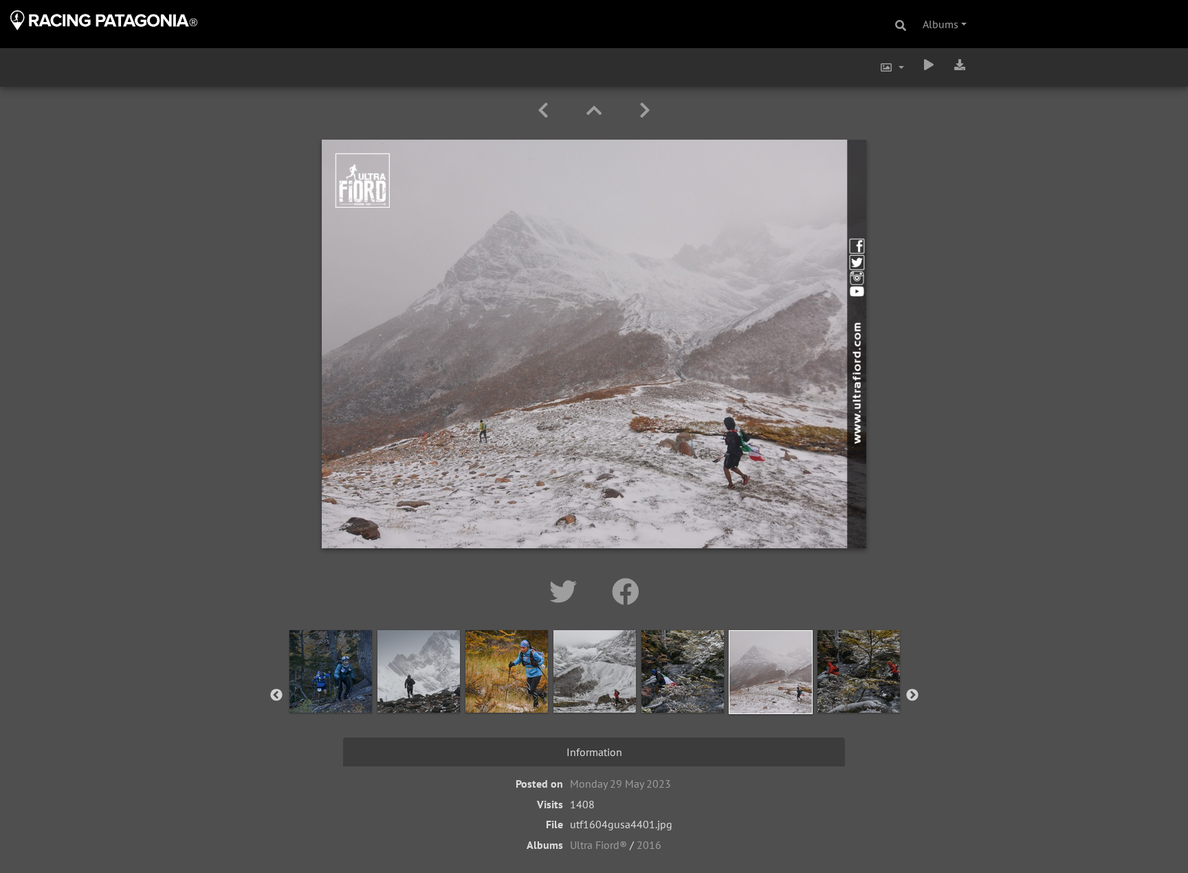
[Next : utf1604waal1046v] (645, 110)
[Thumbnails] (596, 110)
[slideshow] (929, 65)
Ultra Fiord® (598, 845)
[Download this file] (960, 65)
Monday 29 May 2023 (620, 783)
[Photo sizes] (891, 67)
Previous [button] (276, 695)
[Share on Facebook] (625, 592)
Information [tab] (594, 752)
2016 (649, 845)
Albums (940, 24)
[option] (331, 692)
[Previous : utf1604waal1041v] (545, 110)
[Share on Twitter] (567, 592)
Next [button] (912, 695)
